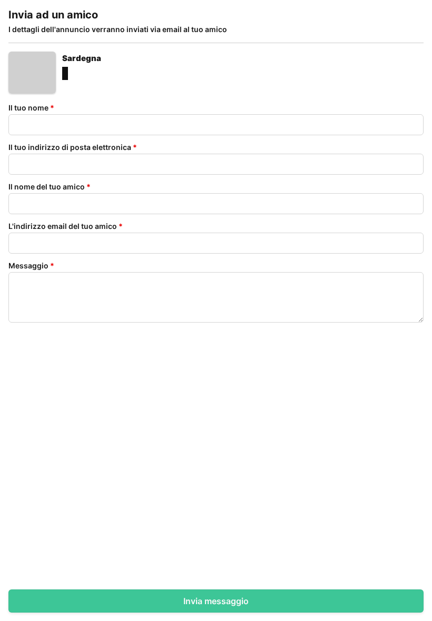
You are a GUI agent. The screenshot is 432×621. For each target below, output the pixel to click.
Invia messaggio (216, 601)
